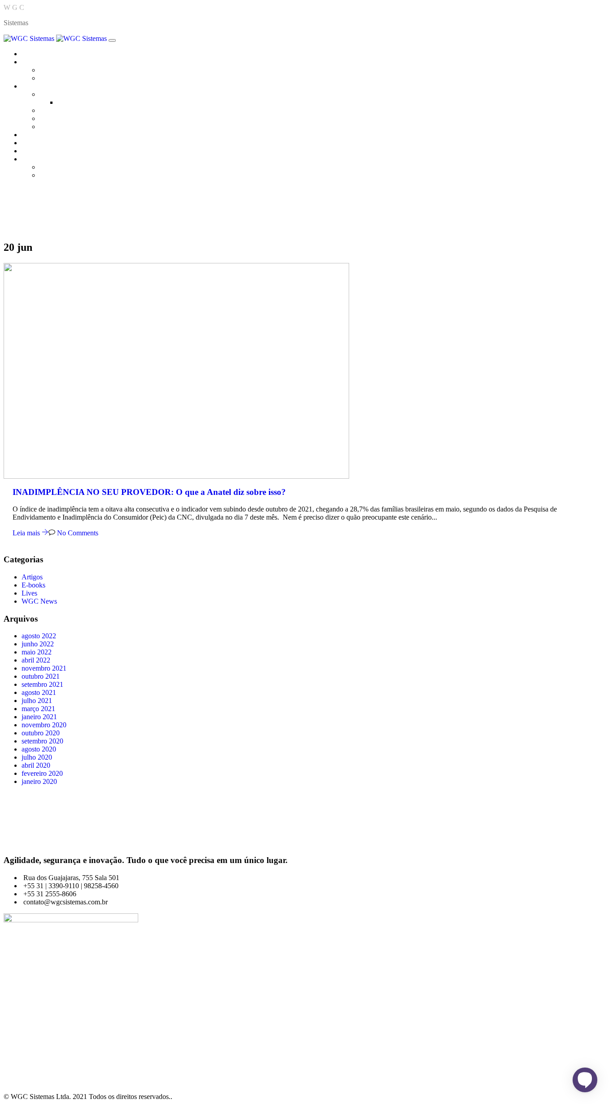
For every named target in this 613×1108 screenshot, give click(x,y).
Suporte (50, 175)
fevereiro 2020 (42, 773)
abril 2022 (36, 660)
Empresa (34, 62)
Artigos (32, 577)
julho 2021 (37, 700)
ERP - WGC (57, 94)
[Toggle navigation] (112, 40)
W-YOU (51, 118)
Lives (29, 593)
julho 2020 (37, 757)
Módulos (70, 102)
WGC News (39, 601)
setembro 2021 (42, 684)
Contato (33, 151)
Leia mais (27, 533)
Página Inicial (41, 54)
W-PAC (50, 126)
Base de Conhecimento (72, 167)
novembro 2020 (44, 725)
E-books (33, 585)
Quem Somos (58, 70)
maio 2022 (37, 652)
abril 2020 (36, 765)
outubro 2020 (41, 733)
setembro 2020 (42, 741)
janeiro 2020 (39, 781)
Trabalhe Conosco (65, 78)
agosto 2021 (39, 692)
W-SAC (50, 110)
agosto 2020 (39, 749)
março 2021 (38, 708)
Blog (28, 143)
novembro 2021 (44, 668)
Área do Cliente (44, 159)
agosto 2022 (39, 636)
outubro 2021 (41, 676)
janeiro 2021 (39, 717)
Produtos (34, 86)
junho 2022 (38, 644)
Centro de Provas (46, 134)
